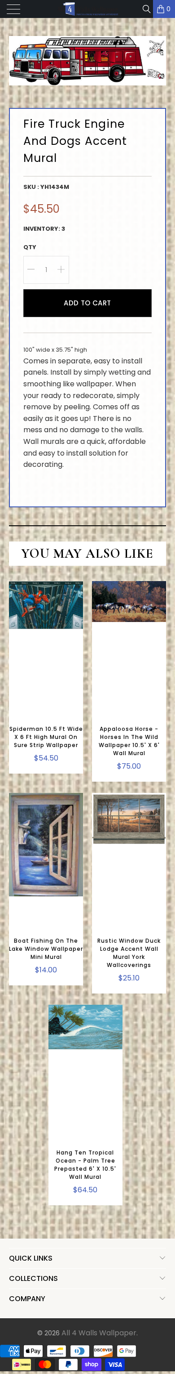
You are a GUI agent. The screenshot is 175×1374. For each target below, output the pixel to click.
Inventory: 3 (44, 228)
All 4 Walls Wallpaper (98, 1333)
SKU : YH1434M (46, 187)
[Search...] (146, 9)
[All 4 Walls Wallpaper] (87, 9)
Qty (29, 247)
